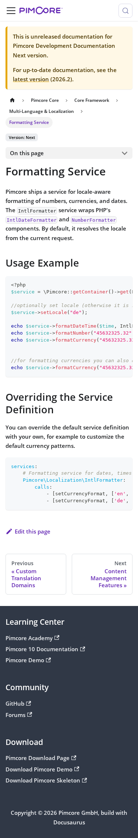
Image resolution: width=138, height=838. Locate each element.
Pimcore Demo (25, 660)
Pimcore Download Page (38, 758)
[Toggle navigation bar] (11, 10)
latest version (31, 79)
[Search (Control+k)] (125, 11)
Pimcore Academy (29, 638)
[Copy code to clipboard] (124, 284)
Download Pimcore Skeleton (43, 780)
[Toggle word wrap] (111, 284)
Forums (15, 714)
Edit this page (32, 531)
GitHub (15, 703)
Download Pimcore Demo (39, 769)
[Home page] (12, 100)
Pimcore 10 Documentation (42, 649)
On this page (27, 153)
